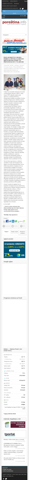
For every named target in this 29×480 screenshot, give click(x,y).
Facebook (20, 8)
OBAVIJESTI (13, 1)
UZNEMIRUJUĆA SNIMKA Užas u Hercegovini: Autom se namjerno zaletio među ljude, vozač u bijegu (14, 442)
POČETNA (5, 1)
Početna (17, 65)
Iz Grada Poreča (8, 67)
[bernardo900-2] (14, 41)
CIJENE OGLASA (7, 3)
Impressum (5, 467)
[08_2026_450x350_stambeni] (14, 249)
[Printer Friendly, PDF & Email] (24, 221)
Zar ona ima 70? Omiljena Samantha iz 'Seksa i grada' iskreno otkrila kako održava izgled (13, 463)
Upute (25, 1)
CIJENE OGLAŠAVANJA (7, 470)
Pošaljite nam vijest (6, 469)
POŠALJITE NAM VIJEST (9, 6)
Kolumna (16, 3)
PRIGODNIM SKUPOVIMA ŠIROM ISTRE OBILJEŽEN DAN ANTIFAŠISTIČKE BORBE (14, 209)
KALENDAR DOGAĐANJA (10, 8)
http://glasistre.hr (13, 214)
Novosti (22, 65)
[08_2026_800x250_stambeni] (14, 49)
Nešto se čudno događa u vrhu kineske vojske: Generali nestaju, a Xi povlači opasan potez (13, 450)
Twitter (22, 8)
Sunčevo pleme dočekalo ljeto (12, 206)
